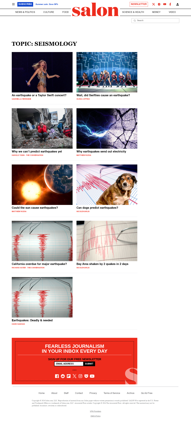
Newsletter (139, 4)
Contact (79, 393)
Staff (66, 393)
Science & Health (133, 12)
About (54, 393)
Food (65, 12)
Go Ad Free (146, 393)
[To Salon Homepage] (95, 9)
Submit (89, 363)
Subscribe (25, 4)
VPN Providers (95, 411)
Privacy (93, 393)
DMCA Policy (96, 416)
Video (172, 12)
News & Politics (25, 12)
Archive (130, 393)
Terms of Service (112, 393)
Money (156, 12)
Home (42, 393)
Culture (48, 12)
